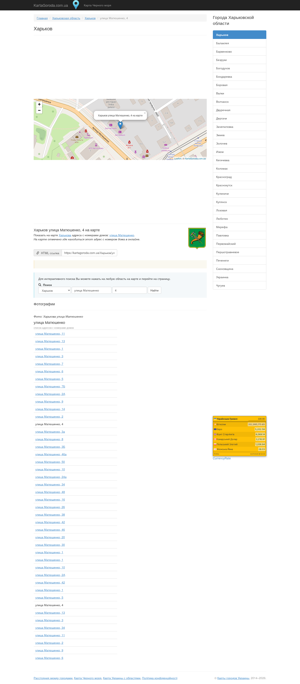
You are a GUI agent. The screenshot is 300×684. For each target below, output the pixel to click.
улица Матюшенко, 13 (50, 341)
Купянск (221, 202)
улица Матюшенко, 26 (50, 507)
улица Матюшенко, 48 (50, 492)
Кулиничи (222, 193)
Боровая (222, 85)
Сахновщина (224, 269)
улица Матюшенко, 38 (50, 514)
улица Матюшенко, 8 (49, 439)
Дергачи (221, 118)
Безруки (221, 60)
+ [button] (39, 104)
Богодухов (223, 68)
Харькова (65, 235)
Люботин (222, 218)
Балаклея (222, 43)
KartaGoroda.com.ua (51, 4)
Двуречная (223, 110)
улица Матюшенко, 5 (49, 379)
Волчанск (222, 101)
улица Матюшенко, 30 (50, 545)
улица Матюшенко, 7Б (50, 386)
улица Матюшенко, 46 (50, 529)
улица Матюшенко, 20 (50, 537)
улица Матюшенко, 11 (50, 333)
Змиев (220, 135)
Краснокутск (224, 185)
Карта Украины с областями (121, 678)
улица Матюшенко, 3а (50, 431)
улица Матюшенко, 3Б (50, 447)
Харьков (90, 18)
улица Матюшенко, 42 (50, 522)
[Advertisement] (120, 67)
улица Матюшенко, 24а (51, 477)
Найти (154, 290)
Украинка (222, 277)
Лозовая (221, 210)
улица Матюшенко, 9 (49, 401)
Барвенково (224, 51)
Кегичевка (222, 160)
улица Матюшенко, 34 (50, 484)
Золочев (221, 143)
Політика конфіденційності (159, 678)
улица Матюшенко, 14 (50, 409)
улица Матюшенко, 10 (50, 469)
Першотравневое (227, 252)
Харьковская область (66, 18)
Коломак (222, 168)
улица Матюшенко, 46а (51, 454)
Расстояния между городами (53, 678)
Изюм (220, 152)
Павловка (222, 235)
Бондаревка (224, 76)
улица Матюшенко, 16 (50, 499)
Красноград (224, 177)
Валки (220, 93)
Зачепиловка (224, 127)
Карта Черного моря (97, 5)
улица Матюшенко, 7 (49, 364)
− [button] (39, 110)
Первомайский (226, 244)
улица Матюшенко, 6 (49, 371)
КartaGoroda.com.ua (195, 158)
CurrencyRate (222, 458)
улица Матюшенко (121, 235)
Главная (42, 18)
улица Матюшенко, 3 (49, 356)
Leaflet (177, 158)
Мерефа (222, 227)
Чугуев (220, 285)
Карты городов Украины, (233, 678)
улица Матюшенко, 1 (49, 348)
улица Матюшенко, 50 (50, 462)
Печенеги (222, 260)
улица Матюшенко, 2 (49, 416)
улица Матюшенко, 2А (50, 394)
